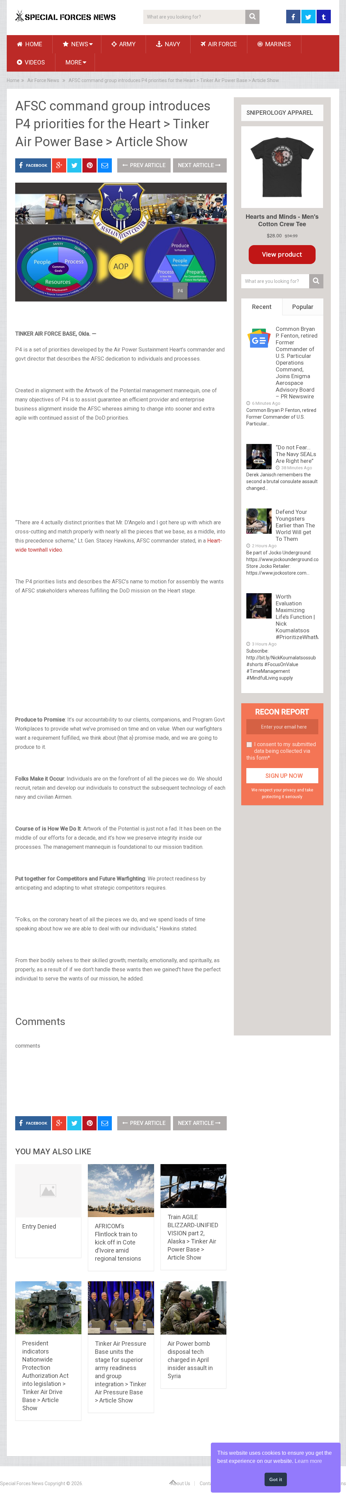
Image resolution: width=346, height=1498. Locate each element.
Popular (303, 306)
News (79, 44)
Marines (277, 44)
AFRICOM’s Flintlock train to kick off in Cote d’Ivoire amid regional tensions (118, 1242)
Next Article (196, 165)
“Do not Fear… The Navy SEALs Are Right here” (296, 454)
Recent (262, 306)
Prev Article (147, 165)
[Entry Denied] (48, 1190)
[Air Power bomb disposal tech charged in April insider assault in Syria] (193, 1308)
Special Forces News (22, 1483)
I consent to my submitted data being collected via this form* (281, 751)
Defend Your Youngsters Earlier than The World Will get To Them (295, 525)
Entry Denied (39, 1226)
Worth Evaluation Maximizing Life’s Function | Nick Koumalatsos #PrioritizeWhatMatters (306, 616)
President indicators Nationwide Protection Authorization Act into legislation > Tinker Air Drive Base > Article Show (45, 1376)
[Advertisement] (121, 479)
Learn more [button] (308, 1461)
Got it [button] (275, 1479)
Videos (34, 62)
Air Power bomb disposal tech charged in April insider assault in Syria (190, 1359)
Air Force (222, 44)
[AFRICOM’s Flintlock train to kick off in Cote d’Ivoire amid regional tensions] (121, 1190)
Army (126, 44)
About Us (180, 1483)
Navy (172, 44)
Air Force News (43, 80)
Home (33, 44)
